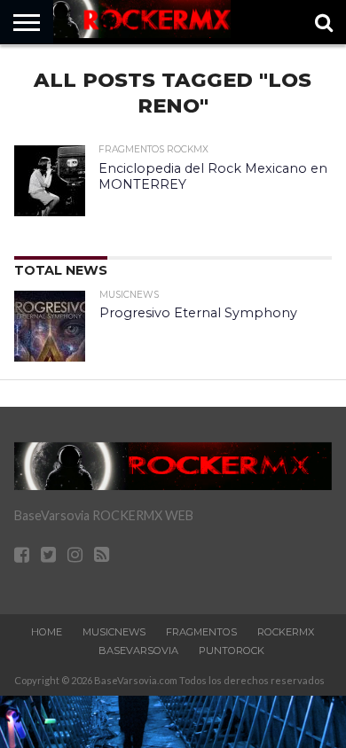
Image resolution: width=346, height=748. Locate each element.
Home (46, 632)
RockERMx (285, 632)
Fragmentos (201, 632)
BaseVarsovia (138, 650)
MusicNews (114, 632)
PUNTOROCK (231, 650)
